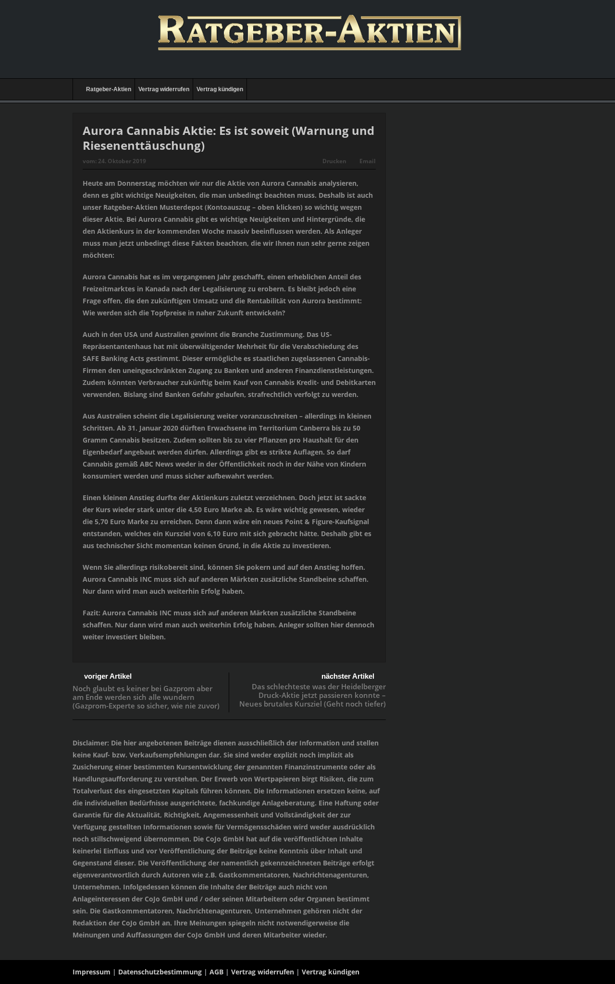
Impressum (92, 971)
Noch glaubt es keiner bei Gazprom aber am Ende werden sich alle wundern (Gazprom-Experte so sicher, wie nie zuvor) (146, 697)
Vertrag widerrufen (163, 89)
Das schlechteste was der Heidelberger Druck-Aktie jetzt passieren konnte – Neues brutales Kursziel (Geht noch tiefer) (312, 695)
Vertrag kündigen (220, 89)
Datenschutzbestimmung (160, 971)
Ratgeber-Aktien (108, 89)
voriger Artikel (108, 676)
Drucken (334, 161)
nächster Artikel (347, 676)
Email (367, 161)
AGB (216, 971)
